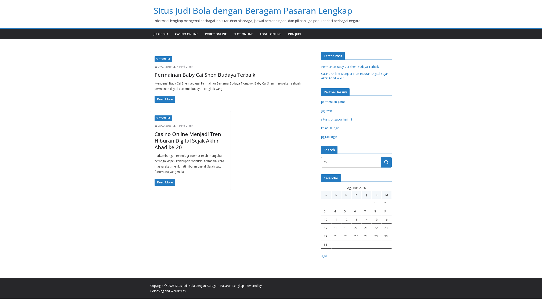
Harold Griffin (185, 66)
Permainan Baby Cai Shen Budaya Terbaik (205, 74)
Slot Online (243, 34)
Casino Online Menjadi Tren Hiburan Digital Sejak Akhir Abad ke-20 (188, 140)
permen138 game (333, 102)
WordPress (178, 291)
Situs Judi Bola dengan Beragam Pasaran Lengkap (253, 10)
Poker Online (216, 34)
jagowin (326, 111)
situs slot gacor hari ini (336, 119)
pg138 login (329, 137)
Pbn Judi (294, 34)
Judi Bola (161, 34)
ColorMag (157, 291)
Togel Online (270, 34)
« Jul (324, 256)
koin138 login (330, 128)
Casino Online (186, 34)
